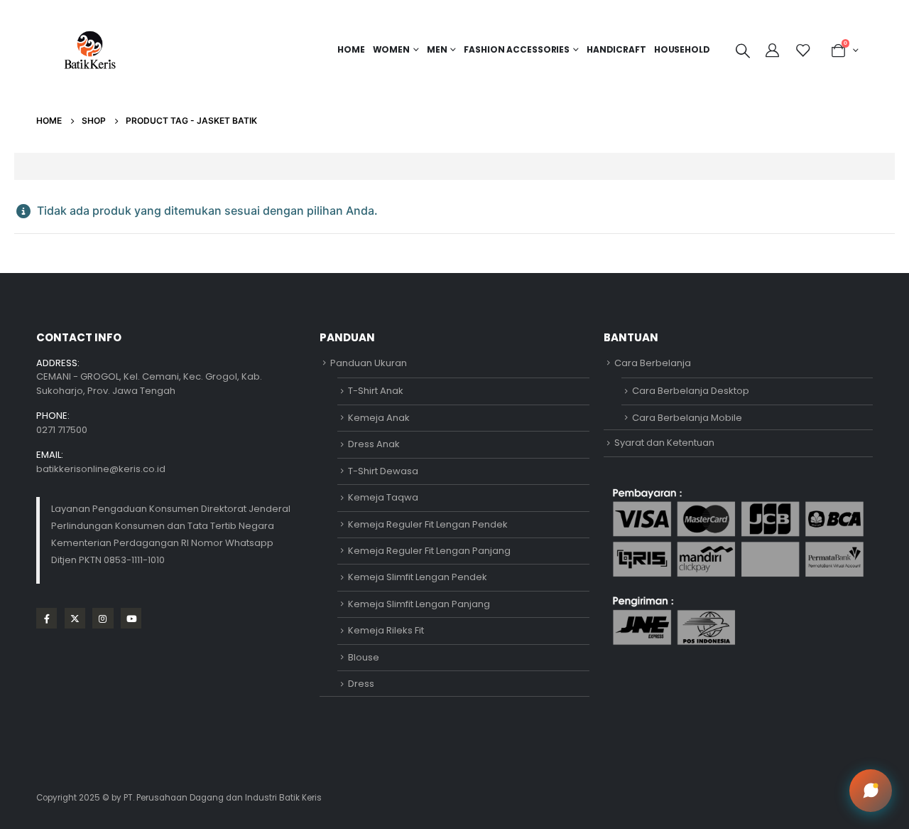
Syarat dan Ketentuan (664, 442)
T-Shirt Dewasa (383, 471)
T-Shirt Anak (375, 390)
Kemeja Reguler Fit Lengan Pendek (428, 524)
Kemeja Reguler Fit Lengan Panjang (429, 550)
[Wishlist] (803, 50)
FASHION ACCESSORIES (517, 49)
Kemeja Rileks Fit (386, 630)
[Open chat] (870, 790)
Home (351, 49)
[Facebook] (46, 618)
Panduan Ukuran (368, 363)
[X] (75, 618)
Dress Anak (374, 444)
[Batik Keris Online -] (89, 49)
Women (391, 49)
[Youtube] (131, 618)
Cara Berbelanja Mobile (687, 417)
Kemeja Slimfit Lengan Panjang (419, 604)
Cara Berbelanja (652, 363)
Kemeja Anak (379, 417)
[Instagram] (102, 618)
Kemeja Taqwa (383, 497)
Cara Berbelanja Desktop (690, 390)
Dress (361, 683)
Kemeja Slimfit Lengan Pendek (417, 577)
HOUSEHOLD (682, 49)
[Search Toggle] (742, 50)
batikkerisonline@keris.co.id (100, 469)
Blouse (363, 657)
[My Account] (774, 50)
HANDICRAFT (616, 49)
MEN (437, 49)
